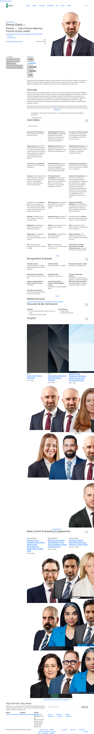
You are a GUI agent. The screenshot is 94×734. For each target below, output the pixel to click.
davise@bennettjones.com (15, 41)
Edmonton (59, 714)
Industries (42, 5)
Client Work (16, 59)
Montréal (68, 716)
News (32, 714)
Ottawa (67, 714)
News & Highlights (17, 68)
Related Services (11, 63)
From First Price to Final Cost (34, 376)
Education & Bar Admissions (14, 65)
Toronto (10, 36)
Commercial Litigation (36, 34)
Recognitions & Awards (13, 61)
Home (7, 22)
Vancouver (51, 716)
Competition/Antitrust (12, 34)
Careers (63, 5)
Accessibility (44, 733)
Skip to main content (6, 1)
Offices (69, 5)
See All (57, 256)
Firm (57, 5)
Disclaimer (47, 731)
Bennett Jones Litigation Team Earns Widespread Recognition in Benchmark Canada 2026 (36, 545)
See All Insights (56, 529)
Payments (52, 733)
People (28, 5)
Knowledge (50, 5)
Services (34, 5)
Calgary (36, 714)
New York (60, 716)
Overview (9, 59)
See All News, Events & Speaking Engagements (57, 699)
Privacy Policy (44, 729)
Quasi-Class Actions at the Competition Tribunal (57, 377)
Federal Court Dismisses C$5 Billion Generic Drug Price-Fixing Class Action (77, 377)
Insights (9, 68)
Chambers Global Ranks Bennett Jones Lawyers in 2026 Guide (78, 542)
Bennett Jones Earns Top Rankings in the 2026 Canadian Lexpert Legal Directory (57, 543)
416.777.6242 (11, 37)
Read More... (57, 109)
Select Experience (33, 126)
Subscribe (84, 707)
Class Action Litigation (24, 34)
